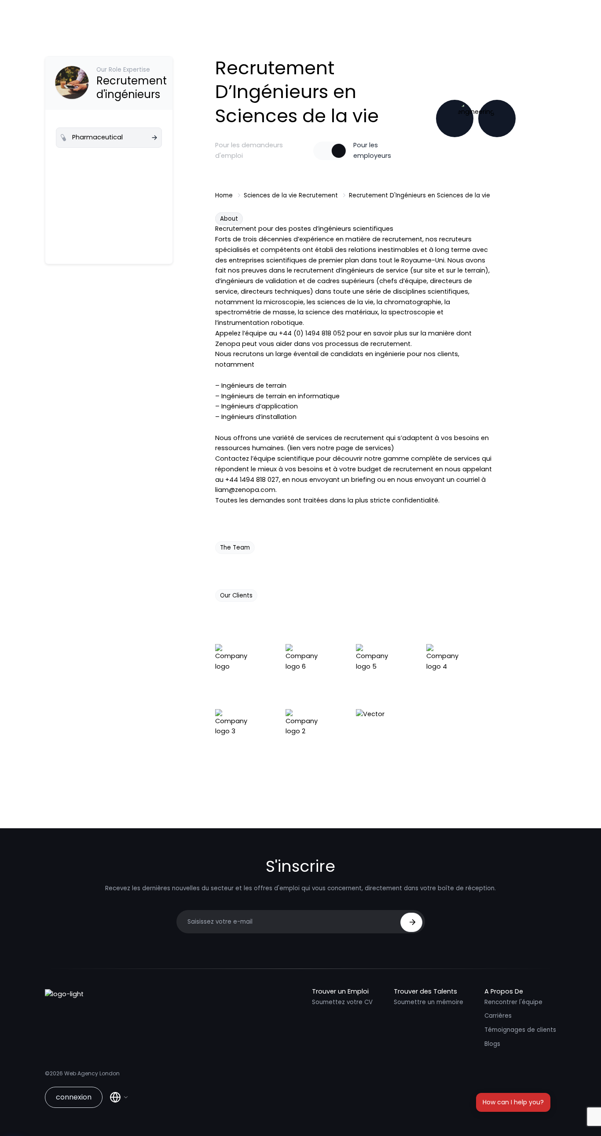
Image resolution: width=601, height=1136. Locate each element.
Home (224, 195)
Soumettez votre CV (342, 1002)
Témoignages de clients (520, 1030)
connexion (74, 1097)
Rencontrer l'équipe (513, 1002)
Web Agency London (92, 1073)
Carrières (498, 1016)
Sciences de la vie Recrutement (291, 195)
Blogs (492, 1044)
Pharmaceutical (97, 137)
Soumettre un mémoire (428, 1002)
